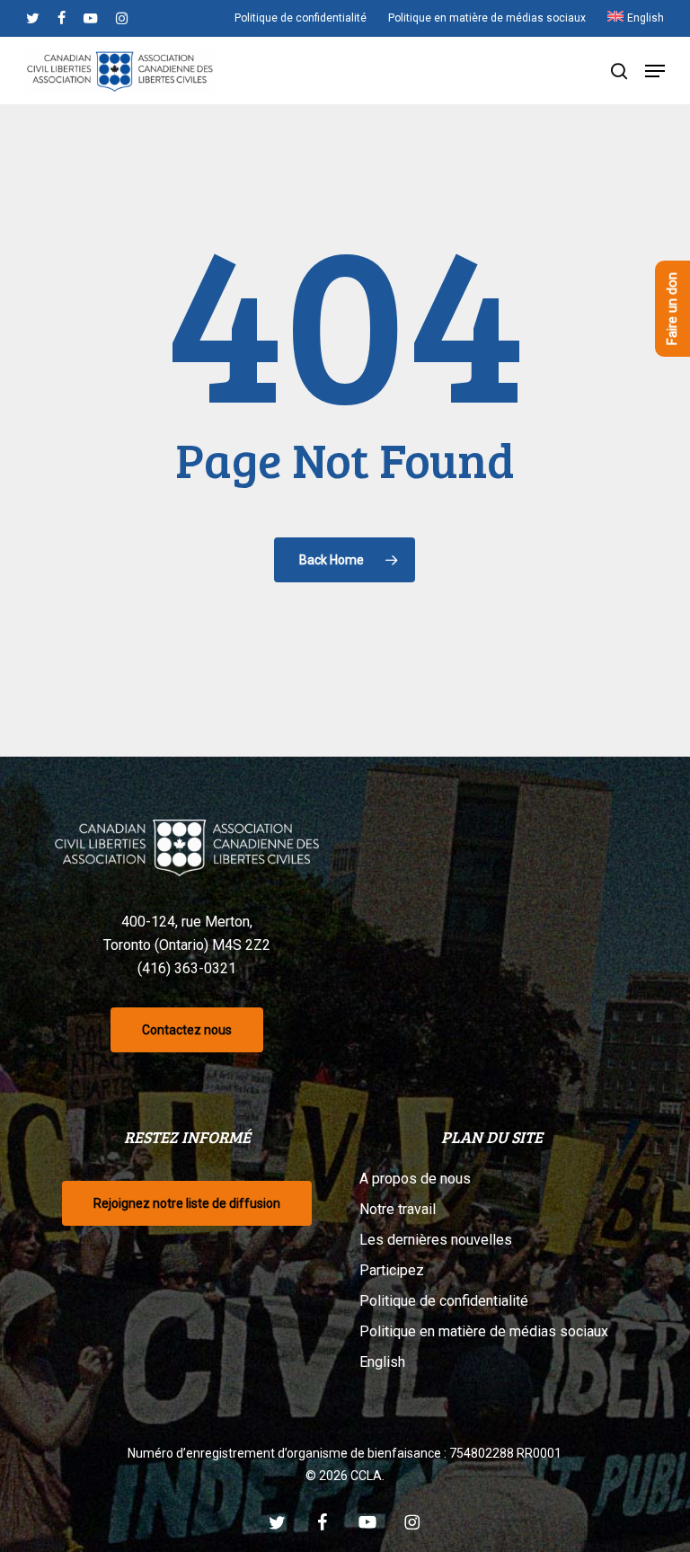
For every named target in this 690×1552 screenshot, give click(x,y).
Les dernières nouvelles (435, 1239)
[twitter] (33, 18)
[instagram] (122, 18)
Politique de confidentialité (443, 1300)
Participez (391, 1270)
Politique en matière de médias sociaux (483, 1331)
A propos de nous (415, 1178)
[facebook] (62, 18)
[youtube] (91, 18)
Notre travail (397, 1209)
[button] (655, 71)
